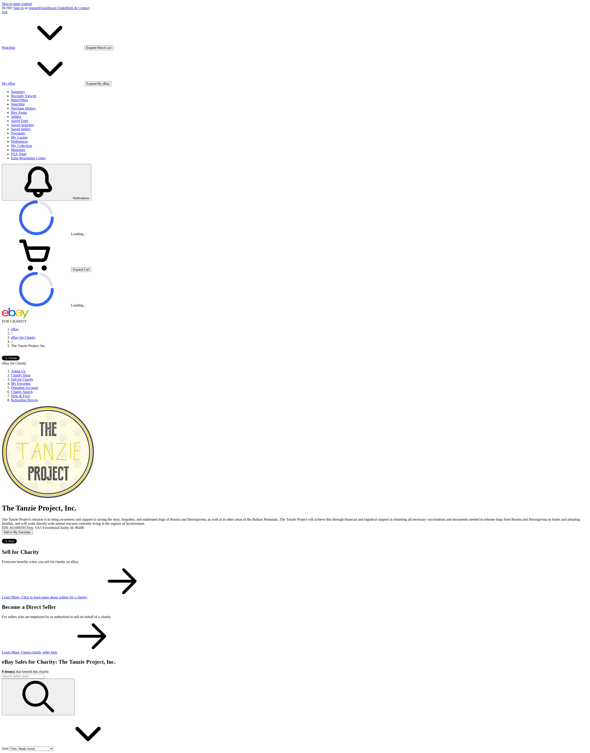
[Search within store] (38, 697)
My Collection (21, 146)
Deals (43, 8)
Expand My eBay (97, 83)
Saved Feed (19, 121)
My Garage (19, 137)
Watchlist (17, 104)
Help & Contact (77, 8)
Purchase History (23, 108)
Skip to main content (17, 4)
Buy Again (19, 112)
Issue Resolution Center (28, 158)
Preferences (19, 141)
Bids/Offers (19, 100)
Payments (18, 133)
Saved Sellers (21, 129)
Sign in (18, 8)
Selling (16, 117)
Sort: (5, 748)
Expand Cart (81, 269)
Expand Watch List (99, 48)
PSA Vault (18, 154)
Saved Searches (22, 125)
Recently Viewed (23, 96)
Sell (4, 12)
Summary (18, 92)
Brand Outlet (56, 8)
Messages (18, 150)
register (34, 8)
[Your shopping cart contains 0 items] (36, 269)
